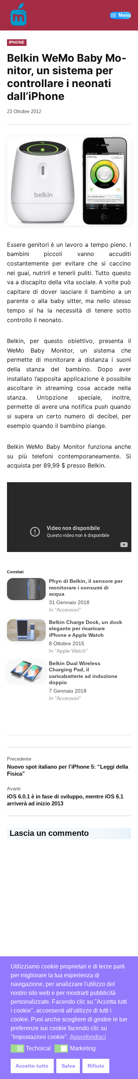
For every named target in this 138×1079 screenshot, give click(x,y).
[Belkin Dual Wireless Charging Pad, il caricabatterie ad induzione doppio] (26, 672)
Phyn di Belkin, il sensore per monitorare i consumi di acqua (86, 587)
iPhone (16, 42)
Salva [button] (68, 1066)
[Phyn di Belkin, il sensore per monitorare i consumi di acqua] (26, 590)
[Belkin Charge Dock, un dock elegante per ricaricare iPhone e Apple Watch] (26, 631)
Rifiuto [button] (96, 1066)
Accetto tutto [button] (32, 1066)
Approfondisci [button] (88, 1037)
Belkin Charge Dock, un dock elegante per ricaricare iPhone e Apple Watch (85, 629)
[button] (17, 1048)
